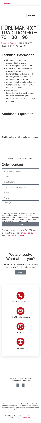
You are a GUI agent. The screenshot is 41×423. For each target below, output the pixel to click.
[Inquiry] (20, 326)
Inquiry (20, 332)
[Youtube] (23, 384)
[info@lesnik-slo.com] (20, 311)
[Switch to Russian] (21, 4)
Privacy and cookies (21, 381)
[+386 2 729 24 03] (20, 296)
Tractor (13, 43)
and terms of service (14, 235)
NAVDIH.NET (26, 418)
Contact (12, 378)
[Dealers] (20, 342)
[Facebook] (18, 384)
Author (28, 378)
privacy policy (27, 233)
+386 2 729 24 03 (20, 301)
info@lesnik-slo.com (20, 317)
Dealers (20, 348)
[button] (38, 15)
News (20, 378)
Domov (4, 43)
